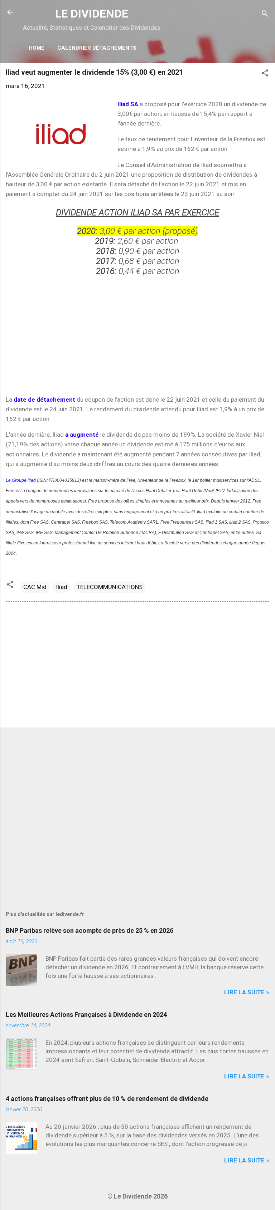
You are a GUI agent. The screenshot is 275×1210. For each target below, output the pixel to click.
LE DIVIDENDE (91, 13)
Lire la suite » (246, 992)
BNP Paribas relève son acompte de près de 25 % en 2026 (89, 930)
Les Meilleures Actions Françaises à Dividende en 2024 (86, 1014)
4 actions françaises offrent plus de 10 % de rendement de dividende (107, 1098)
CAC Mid (35, 587)
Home (36, 48)
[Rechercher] (265, 14)
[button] (265, 74)
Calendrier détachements (96, 48)
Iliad (61, 587)
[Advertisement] (137, 335)
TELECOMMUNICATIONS (110, 587)
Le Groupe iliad (21, 480)
